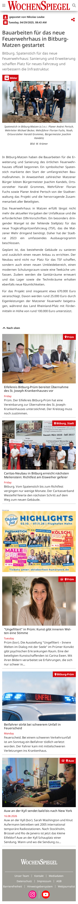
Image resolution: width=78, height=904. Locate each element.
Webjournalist (66, 886)
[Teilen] (73, 19)
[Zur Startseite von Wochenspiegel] (39, 5)
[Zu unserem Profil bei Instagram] (32, 894)
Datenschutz (24, 881)
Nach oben (13, 328)
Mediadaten (56, 876)
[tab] (10, 78)
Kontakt (39, 876)
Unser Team (22, 876)
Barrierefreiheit (12, 886)
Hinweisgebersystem (40, 886)
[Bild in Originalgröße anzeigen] (39, 102)
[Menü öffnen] (4, 5)
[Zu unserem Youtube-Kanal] (46, 894)
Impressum (44, 881)
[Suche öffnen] (74, 5)
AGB (58, 881)
